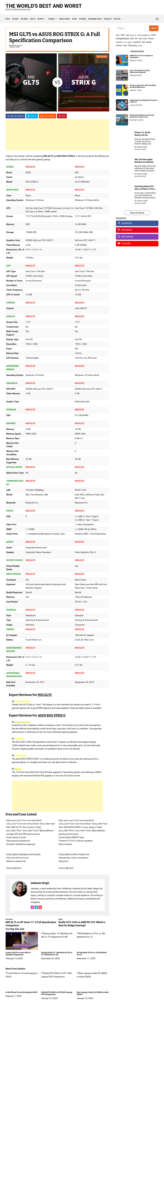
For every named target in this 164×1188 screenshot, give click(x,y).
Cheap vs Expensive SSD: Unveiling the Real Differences (143, 86)
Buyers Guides (64, 19)
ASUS (153, 35)
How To (32, 19)
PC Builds (82, 19)
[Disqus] (57, 1038)
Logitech (129, 42)
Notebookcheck (22, 701)
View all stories (137, 212)
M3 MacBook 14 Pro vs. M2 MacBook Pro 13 (92, 953)
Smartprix (19, 738)
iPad (145, 39)
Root (125, 45)
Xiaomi (140, 45)
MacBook (137, 42)
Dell (132, 39)
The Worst (24, 19)
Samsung (132, 45)
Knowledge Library (95, 19)
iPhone (151, 39)
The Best (15, 19)
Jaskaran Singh (14, 47)
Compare (51, 19)
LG (125, 42)
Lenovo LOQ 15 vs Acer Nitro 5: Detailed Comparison (18, 953)
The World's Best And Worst (44, 6)
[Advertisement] (57, 135)
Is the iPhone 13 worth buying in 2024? (22, 992)
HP (136, 39)
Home (8, 19)
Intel (140, 39)
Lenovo (119, 42)
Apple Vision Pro (131, 35)
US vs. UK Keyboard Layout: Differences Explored (140, 71)
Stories (74, 19)
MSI (143, 42)
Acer (117, 35)
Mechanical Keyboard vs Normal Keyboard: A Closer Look (142, 116)
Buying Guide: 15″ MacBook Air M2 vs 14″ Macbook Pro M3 (56, 953)
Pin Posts (117, 19)
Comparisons (122, 38)
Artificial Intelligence (143, 35)
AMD (122, 35)
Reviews (41, 19)
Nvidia (148, 42)
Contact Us (107, 19)
